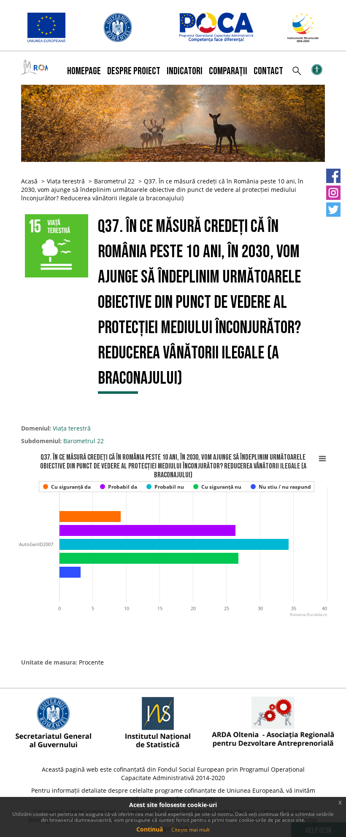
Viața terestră (66, 181)
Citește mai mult (190, 829)
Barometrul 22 (114, 181)
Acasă (29, 181)
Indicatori (185, 71)
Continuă (149, 829)
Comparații (228, 71)
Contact (268, 71)
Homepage (84, 71)
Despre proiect (133, 71)
